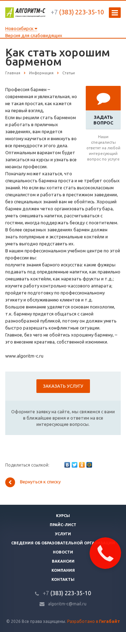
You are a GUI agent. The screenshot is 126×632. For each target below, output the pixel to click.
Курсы (63, 516)
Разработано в (93, 621)
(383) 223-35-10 (77, 11)
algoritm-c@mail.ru (67, 604)
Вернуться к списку (40, 482)
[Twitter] (74, 465)
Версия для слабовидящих (33, 35)
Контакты (63, 579)
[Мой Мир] (89, 465)
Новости (63, 552)
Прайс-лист (63, 525)
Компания (63, 570)
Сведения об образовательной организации (63, 543)
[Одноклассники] (82, 465)
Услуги (63, 534)
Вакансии (63, 561)
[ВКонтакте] (67, 465)
